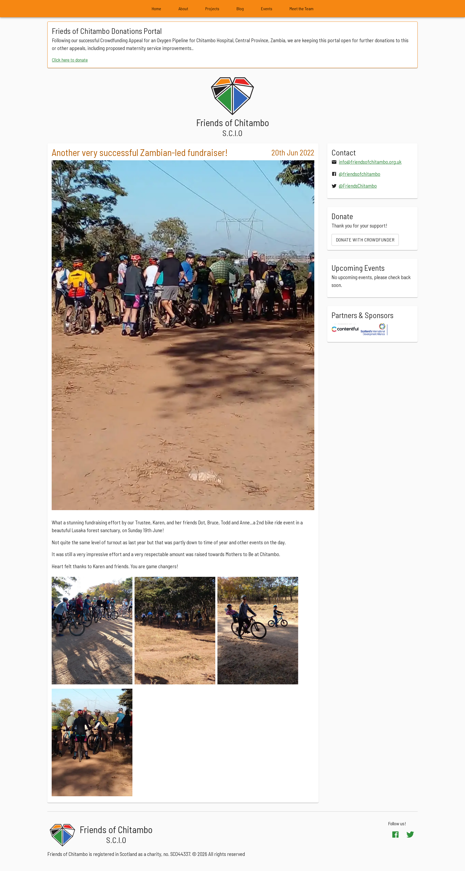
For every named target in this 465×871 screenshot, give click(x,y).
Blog (240, 8)
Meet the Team (301, 8)
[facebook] (395, 834)
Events (266, 8)
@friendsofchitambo (359, 174)
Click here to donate (70, 60)
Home (156, 8)
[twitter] (410, 834)
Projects (212, 8)
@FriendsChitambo (358, 186)
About (183, 8)
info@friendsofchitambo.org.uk (370, 162)
